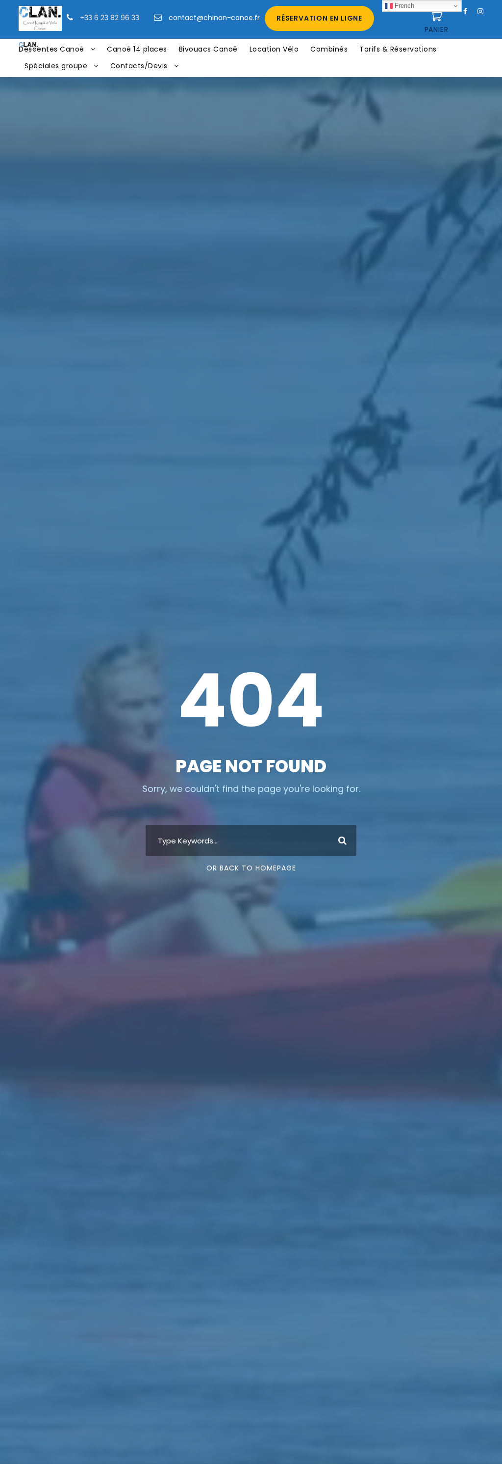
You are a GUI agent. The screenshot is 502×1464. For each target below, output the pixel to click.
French (403, 5)
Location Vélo (274, 49)
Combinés (329, 49)
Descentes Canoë (51, 49)
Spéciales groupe (56, 66)
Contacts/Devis (139, 66)
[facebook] (465, 11)
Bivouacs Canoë (208, 49)
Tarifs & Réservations (398, 49)
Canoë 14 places (137, 49)
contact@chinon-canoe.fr (214, 18)
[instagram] (480, 11)
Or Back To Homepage (251, 868)
